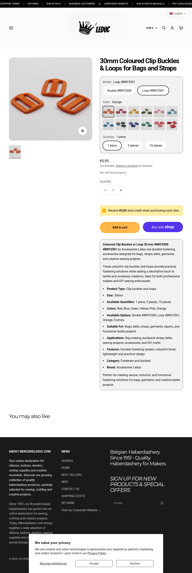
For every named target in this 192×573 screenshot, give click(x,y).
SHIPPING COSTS (73, 496)
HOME (66, 468)
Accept (94, 563)
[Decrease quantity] (105, 190)
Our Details (53, 3)
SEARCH (67, 461)
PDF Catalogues (182, 3)
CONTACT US (70, 489)
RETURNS (68, 503)
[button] (178, 13)
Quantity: (106, 181)
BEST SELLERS (72, 475)
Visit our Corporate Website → (81, 510)
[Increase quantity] (120, 190)
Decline (135, 563)
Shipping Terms (10, 3)
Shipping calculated (127, 165)
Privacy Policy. (97, 553)
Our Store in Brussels (150, 3)
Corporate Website (116, 3)
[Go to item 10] (15, 151)
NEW (65, 482)
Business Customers (82, 3)
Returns (33, 3)
